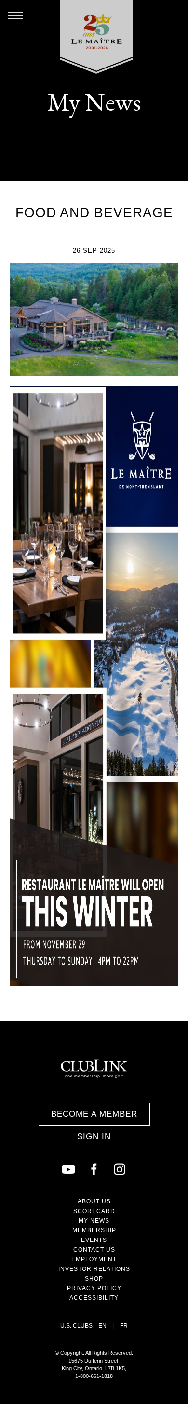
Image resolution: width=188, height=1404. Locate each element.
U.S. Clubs (76, 1325)
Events (94, 1240)
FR (124, 1325)
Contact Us (94, 1249)
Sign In (94, 1136)
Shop (94, 1278)
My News (94, 1220)
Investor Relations (94, 1269)
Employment (94, 1259)
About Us (94, 1201)
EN (102, 1325)
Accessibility (94, 1298)
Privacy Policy (94, 1288)
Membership (94, 1230)
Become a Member (94, 1113)
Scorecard (94, 1211)
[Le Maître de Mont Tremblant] (96, 37)
